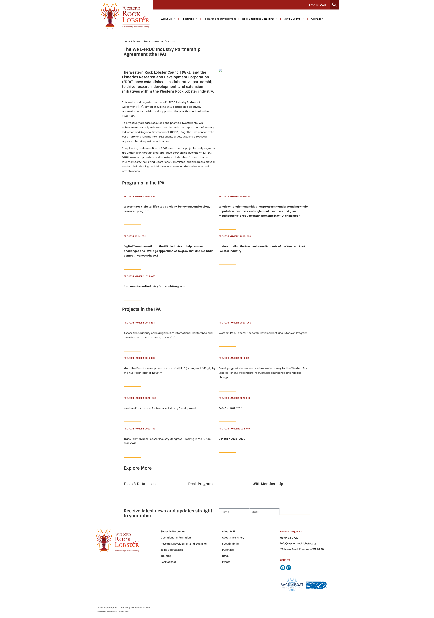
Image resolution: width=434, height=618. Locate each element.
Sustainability (230, 543)
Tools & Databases (172, 550)
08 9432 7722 (289, 537)
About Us (166, 18)
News (225, 556)
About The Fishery (233, 537)
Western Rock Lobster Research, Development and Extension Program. (263, 333)
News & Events (292, 18)
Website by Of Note (140, 607)
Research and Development (220, 18)
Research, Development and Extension (184, 543)
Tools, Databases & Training (258, 18)
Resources (188, 18)
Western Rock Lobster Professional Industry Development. (160, 408)
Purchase (315, 18)
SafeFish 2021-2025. (231, 408)
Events (226, 562)
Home (127, 41)
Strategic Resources (173, 531)
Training (166, 556)
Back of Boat (317, 4)
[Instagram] (288, 567)
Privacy (124, 607)
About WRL (228, 531)
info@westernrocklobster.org (298, 543)
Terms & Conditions (107, 607)
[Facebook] (282, 567)
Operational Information (176, 537)
